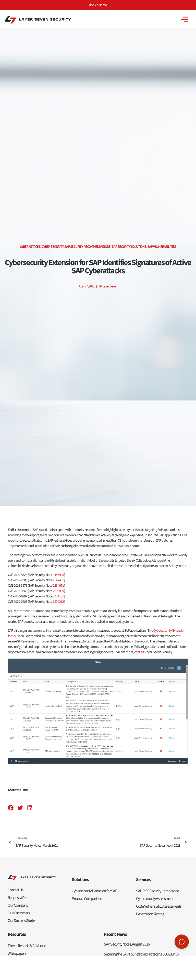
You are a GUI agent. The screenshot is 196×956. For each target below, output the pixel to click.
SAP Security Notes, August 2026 (127, 944)
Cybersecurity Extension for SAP (94, 891)
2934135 (58, 596)
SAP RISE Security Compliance (157, 891)
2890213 (58, 601)
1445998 (58, 574)
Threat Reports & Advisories (27, 946)
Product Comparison (87, 898)
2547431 (58, 580)
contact (139, 652)
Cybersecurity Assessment (155, 898)
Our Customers (19, 913)
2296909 (58, 591)
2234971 (58, 585)
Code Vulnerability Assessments (158, 906)
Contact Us (15, 890)
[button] (11, 808)
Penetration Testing (150, 914)
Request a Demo (19, 897)
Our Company (18, 905)
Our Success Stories (22, 920)
